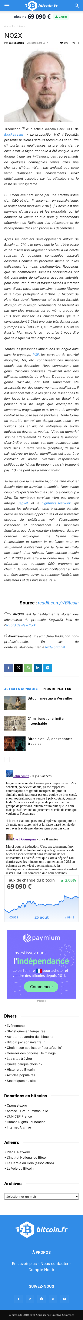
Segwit (22, 503)
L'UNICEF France (19, 1116)
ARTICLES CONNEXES (21, 689)
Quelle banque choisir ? (24, 1064)
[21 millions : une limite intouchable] (15, 723)
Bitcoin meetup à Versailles (50, 698)
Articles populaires (21, 1075)
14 (77, 42)
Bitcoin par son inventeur (26, 1042)
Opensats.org (17, 1105)
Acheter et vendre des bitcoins (30, 1037)
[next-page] (13, 759)
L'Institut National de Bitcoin (28, 1158)
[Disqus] (41, 821)
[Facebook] (8, 668)
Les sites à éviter (19, 1059)
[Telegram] (47, 668)
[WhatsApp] (28, 668)
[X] (18, 668)
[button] (7, 5)
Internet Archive (19, 1127)
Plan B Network (18, 1152)
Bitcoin (21, 26)
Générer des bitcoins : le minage (31, 1053)
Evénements (16, 1026)
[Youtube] (64, 1299)
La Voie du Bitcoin (20, 1168)
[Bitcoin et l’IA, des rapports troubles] (15, 743)
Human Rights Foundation (26, 1122)
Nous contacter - (55, 1263)
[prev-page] (7, 759)
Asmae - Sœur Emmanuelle (27, 1111)
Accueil (8, 26)
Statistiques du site (21, 1081)
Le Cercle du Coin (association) (30, 1163)
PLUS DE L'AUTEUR (57, 689)
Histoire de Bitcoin (21, 1070)
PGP (36, 355)
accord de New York (21, 625)
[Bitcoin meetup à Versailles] (15, 703)
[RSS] (30, 1299)
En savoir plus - (25, 1263)
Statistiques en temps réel (26, 1031)
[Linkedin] (38, 668)
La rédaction (16, 42)
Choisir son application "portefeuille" (34, 1048)
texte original (55, 647)
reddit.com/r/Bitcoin (58, 602)
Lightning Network (56, 503)
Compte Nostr (41, 1269)
